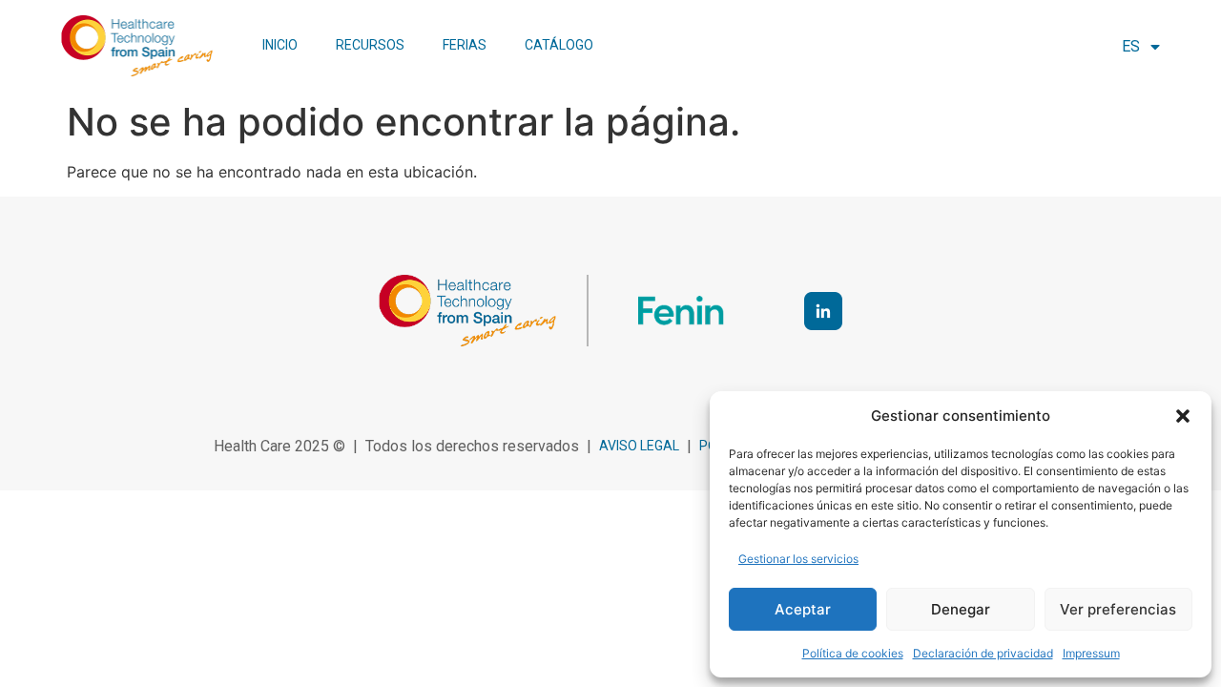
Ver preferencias (1118, 609)
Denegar (960, 609)
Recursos (370, 44)
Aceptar (803, 609)
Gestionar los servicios (798, 559)
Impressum (1091, 653)
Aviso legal (639, 445)
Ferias (464, 44)
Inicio (280, 44)
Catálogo (559, 44)
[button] (1182, 416)
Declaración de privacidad (983, 653)
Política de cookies (852, 653)
